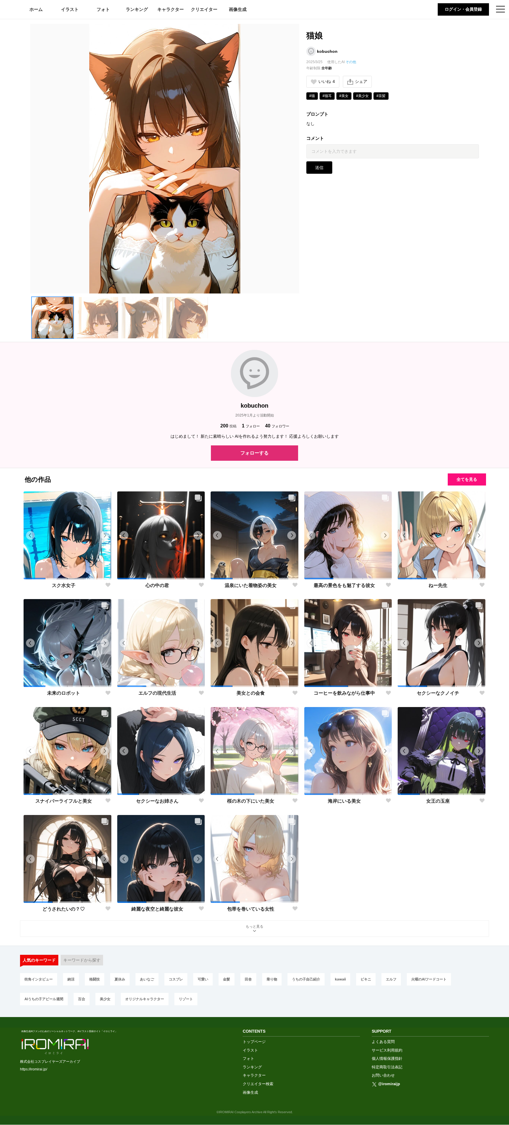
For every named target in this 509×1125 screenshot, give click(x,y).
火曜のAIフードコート (429, 979)
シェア (361, 81)
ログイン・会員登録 (463, 9)
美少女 (105, 999)
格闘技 (94, 979)
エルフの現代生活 (157, 693)
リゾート (186, 999)
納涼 (71, 979)
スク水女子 (63, 585)
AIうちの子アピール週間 (43, 999)
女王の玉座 (438, 800)
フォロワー (277, 425)
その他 (351, 62)
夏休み (120, 979)
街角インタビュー (38, 979)
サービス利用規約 (387, 1050)
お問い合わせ (383, 1075)
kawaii (340, 979)
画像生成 (238, 9)
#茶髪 (381, 96)
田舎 (248, 979)
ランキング (137, 9)
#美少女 (362, 96)
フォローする (254, 452)
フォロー (251, 425)
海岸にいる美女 (344, 800)
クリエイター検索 (258, 1084)
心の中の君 (157, 585)
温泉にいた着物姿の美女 (251, 585)
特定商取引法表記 (387, 1067)
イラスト (70, 9)
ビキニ (366, 979)
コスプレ (176, 979)
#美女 (343, 96)
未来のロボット (63, 693)
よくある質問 (383, 1041)
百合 (81, 999)
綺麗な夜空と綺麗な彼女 (157, 908)
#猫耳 (327, 96)
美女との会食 (251, 693)
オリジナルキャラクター (144, 999)
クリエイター (204, 9)
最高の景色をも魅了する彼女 (344, 585)
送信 (319, 167)
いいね (326, 81)
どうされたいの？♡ (63, 908)
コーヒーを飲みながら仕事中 (344, 693)
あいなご (147, 979)
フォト (103, 9)
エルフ (391, 979)
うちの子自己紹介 (306, 979)
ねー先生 (438, 585)
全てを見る (467, 479)
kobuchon (327, 51)
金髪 (226, 979)
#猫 (312, 96)
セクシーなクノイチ (438, 693)
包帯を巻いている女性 (250, 908)
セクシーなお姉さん (157, 800)
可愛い (203, 979)
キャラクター (170, 9)
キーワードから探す (81, 960)
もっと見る (254, 926)
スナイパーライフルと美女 (63, 800)
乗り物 (272, 979)
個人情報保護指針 (387, 1058)
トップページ (254, 1041)
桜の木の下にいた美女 (250, 800)
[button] (52, 317)
